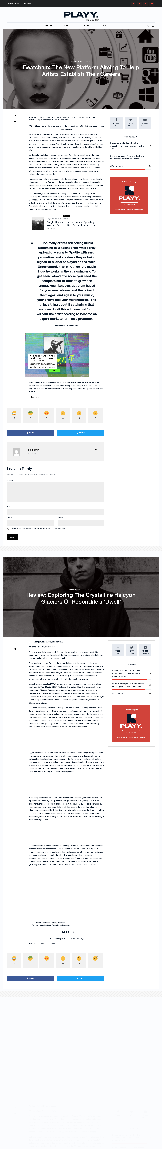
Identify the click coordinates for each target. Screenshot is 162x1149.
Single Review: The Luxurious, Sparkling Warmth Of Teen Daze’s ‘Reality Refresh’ (71, 224)
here (91, 383)
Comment (11, 480)
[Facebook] (133, 4)
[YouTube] (151, 4)
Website (60, 517)
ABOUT (105, 26)
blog (70, 389)
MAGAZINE (49, 26)
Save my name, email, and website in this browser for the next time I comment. (38, 528)
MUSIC (66, 26)
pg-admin (33, 450)
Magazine (73, 61)
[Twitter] (139, 4)
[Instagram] (145, 4)
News (80, 61)
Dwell (53, 922)
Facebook (66, 925)
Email (9, 517)
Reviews (58, 218)
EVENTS (86, 26)
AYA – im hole (116, 166)
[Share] (15, 116)
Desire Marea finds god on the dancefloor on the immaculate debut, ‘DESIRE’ (127, 146)
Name (9, 506)
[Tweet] (15, 121)
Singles (65, 218)
